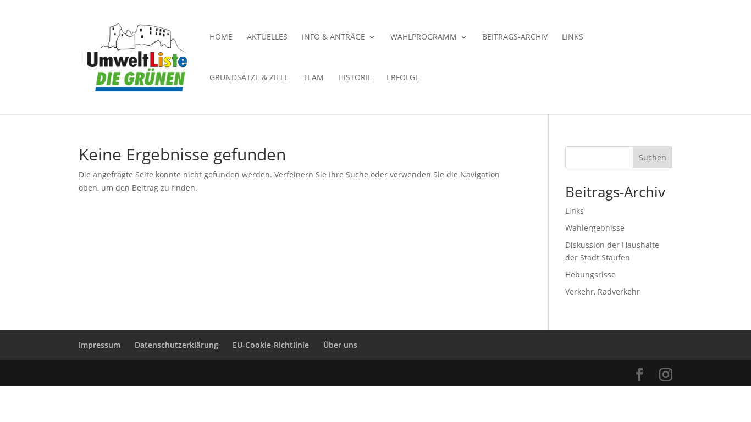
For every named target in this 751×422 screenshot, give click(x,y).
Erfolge (402, 78)
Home (221, 37)
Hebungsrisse (590, 274)
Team (313, 78)
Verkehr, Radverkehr (602, 291)
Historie (355, 78)
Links (572, 37)
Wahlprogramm (423, 37)
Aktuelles (267, 37)
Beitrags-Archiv (515, 37)
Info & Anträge (333, 37)
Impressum (99, 345)
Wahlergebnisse (595, 228)
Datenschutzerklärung (176, 345)
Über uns (340, 345)
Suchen (652, 157)
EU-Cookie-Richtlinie (271, 345)
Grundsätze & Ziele (249, 78)
